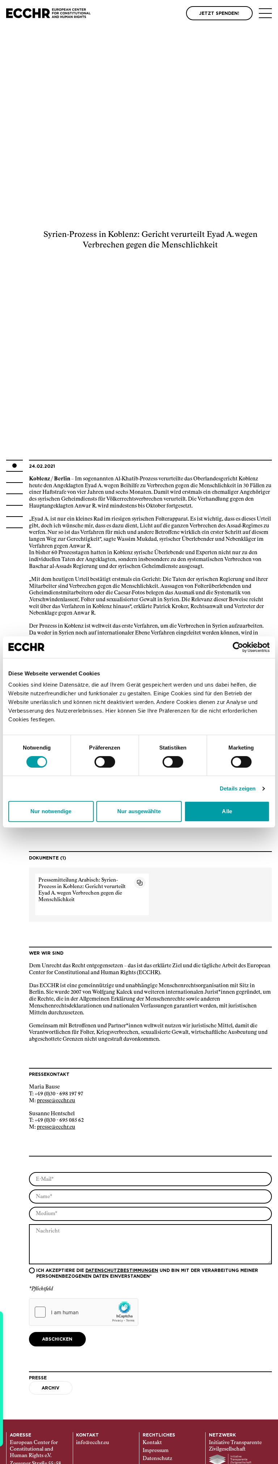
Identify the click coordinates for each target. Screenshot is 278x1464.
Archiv (50, 1388)
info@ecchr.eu (92, 1442)
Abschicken (57, 1339)
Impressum (156, 1450)
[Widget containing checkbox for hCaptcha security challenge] (83, 1312)
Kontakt (152, 1442)
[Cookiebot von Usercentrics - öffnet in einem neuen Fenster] (238, 647)
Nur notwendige (50, 811)
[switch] (104, 762)
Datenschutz (157, 1458)
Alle (227, 811)
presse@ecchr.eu (56, 1100)
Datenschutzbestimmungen (121, 1270)
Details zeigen (238, 788)
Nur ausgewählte (139, 811)
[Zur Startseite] (48, 13)
